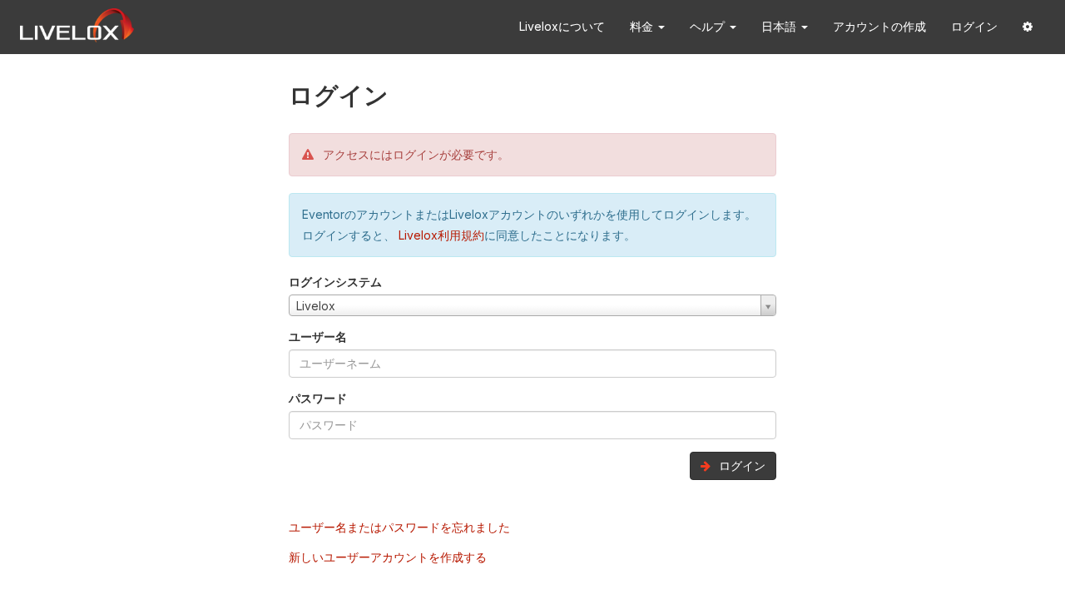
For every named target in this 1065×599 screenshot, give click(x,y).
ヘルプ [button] (709, 26)
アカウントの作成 (879, 26)
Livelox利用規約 (439, 235)
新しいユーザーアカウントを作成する (388, 557)
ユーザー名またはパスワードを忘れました (399, 527)
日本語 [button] (780, 26)
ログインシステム (335, 282)
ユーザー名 (318, 336)
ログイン (974, 26)
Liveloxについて (562, 26)
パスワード (318, 398)
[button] (1027, 27)
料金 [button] (643, 26)
